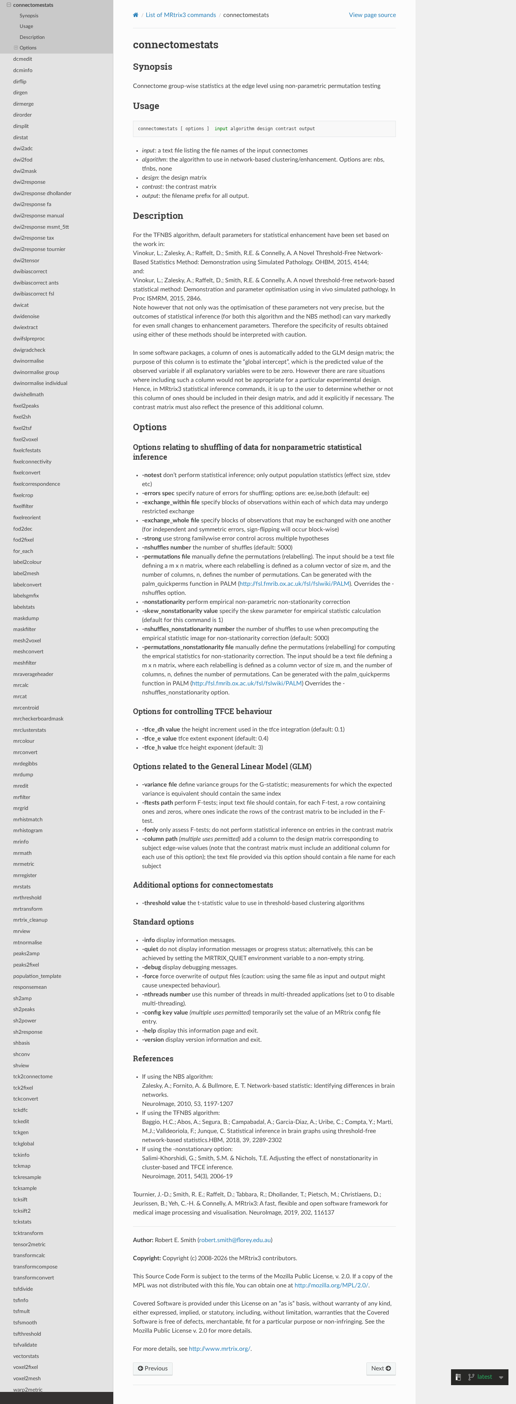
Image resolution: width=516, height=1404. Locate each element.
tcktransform (28, 1233)
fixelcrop (23, 495)
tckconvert (25, 1099)
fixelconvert (26, 473)
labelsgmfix (26, 596)
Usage (26, 26)
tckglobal (23, 1144)
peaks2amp (26, 953)
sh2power (24, 1021)
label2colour (27, 562)
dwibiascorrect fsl (33, 294)
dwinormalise (28, 361)
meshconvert (28, 651)
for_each (23, 551)
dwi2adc (23, 148)
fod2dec (22, 529)
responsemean (30, 987)
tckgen (21, 1132)
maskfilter (24, 629)
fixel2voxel (25, 439)
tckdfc (20, 1110)
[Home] (136, 15)
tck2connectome (33, 1076)
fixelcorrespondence (36, 484)
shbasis (21, 1043)
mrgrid (20, 808)
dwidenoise (26, 316)
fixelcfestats (27, 450)
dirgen (20, 92)
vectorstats (26, 1356)
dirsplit (21, 126)
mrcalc (21, 685)
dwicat (21, 305)
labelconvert (27, 585)
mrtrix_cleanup (30, 920)
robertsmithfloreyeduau (235, 1240)
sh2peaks (24, 1009)
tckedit (21, 1121)
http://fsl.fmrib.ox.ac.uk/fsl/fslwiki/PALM (294, 584)
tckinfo (21, 1155)
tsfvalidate (25, 1345)
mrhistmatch (28, 819)
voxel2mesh (27, 1378)
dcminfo (22, 70)
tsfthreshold (27, 1334)
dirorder (22, 115)
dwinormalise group (36, 372)
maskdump (26, 618)
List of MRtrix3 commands (181, 15)
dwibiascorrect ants (36, 283)
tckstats (22, 1222)
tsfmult (21, 1311)
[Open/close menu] (9, 5)
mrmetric (23, 864)
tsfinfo (20, 1300)
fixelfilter (23, 506)
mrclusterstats (29, 730)
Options (28, 48)
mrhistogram (28, 830)
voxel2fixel (25, 1367)
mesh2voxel (27, 641)
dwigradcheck (29, 350)
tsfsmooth (25, 1322)
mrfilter (21, 797)
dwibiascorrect (30, 271)
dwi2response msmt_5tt (41, 227)
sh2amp (22, 998)
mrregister (25, 875)
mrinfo (21, 842)
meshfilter (24, 663)
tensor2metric (29, 1244)
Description (32, 37)
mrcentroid (26, 708)
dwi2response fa (32, 204)
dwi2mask (25, 171)
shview (21, 1065)
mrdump (23, 774)
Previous (155, 1369)
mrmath (22, 853)
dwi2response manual (38, 216)
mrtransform (28, 909)
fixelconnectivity (32, 462)
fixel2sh (22, 417)
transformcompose (35, 1267)
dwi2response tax (33, 238)
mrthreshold (27, 898)
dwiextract (25, 327)
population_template (37, 976)
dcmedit (22, 59)
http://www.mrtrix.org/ (219, 1349)
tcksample (25, 1188)
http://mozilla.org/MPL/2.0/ (331, 1285)
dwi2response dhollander (42, 193)
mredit (20, 786)
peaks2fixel (26, 965)
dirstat (20, 137)
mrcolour (23, 741)
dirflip (19, 82)
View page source (372, 15)
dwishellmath (28, 394)
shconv (21, 1054)
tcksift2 (22, 1211)
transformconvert (33, 1278)
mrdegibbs (25, 764)
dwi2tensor (26, 260)
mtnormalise (27, 942)
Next (378, 1369)
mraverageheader (33, 674)
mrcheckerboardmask (38, 719)
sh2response (27, 1032)
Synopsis (29, 16)
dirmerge (23, 104)
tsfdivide (23, 1289)
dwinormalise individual (40, 383)
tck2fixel (23, 1088)
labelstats (24, 607)
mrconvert (25, 752)
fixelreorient (27, 517)
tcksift (20, 1199)
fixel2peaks (26, 406)
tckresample (27, 1177)
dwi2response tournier (39, 249)
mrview (21, 931)
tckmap (22, 1166)
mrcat (20, 696)
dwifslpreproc (29, 339)
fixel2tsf (22, 428)
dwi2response (29, 182)
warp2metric (28, 1390)
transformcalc (29, 1255)
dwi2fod (22, 160)
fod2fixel (23, 540)
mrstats (22, 887)
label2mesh (26, 573)
